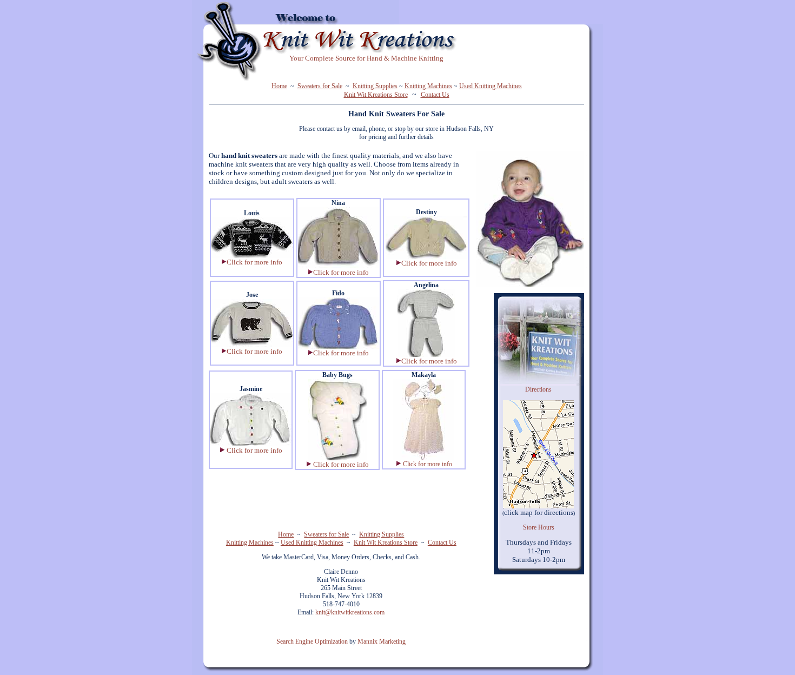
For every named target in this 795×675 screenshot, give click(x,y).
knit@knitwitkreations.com (350, 612)
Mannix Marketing (381, 641)
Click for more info (427, 464)
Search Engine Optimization (312, 641)
